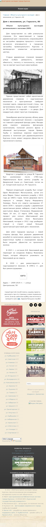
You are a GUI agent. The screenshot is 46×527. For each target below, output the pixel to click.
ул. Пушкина (10, 389)
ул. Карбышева (10, 416)
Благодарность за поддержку (23, 453)
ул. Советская (10, 359)
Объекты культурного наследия (22, 15)
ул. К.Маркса (10, 399)
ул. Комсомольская (11, 382)
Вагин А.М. (8, 510)
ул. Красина (10, 386)
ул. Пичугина (11, 412)
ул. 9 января (10, 429)
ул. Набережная (11, 419)
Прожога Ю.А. (7, 515)
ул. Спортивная (10, 433)
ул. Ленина (11, 372)
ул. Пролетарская (10, 409)
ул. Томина (11, 392)
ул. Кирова (10, 369)
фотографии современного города (28, 506)
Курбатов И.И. (23, 512)
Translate (18, 441)
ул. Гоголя (10, 366)
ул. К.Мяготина (10, 426)
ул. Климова (10, 362)
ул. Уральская (11, 422)
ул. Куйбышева (10, 356)
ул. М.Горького (10, 376)
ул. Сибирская (11, 402)
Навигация (23, 9)
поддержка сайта (8, 512)
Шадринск (31, 394)
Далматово (40, 394)
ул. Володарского (10, 379)
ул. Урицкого (10, 406)
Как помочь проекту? (23, 451)
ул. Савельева (10, 396)
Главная (6, 15)
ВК (19, 299)
